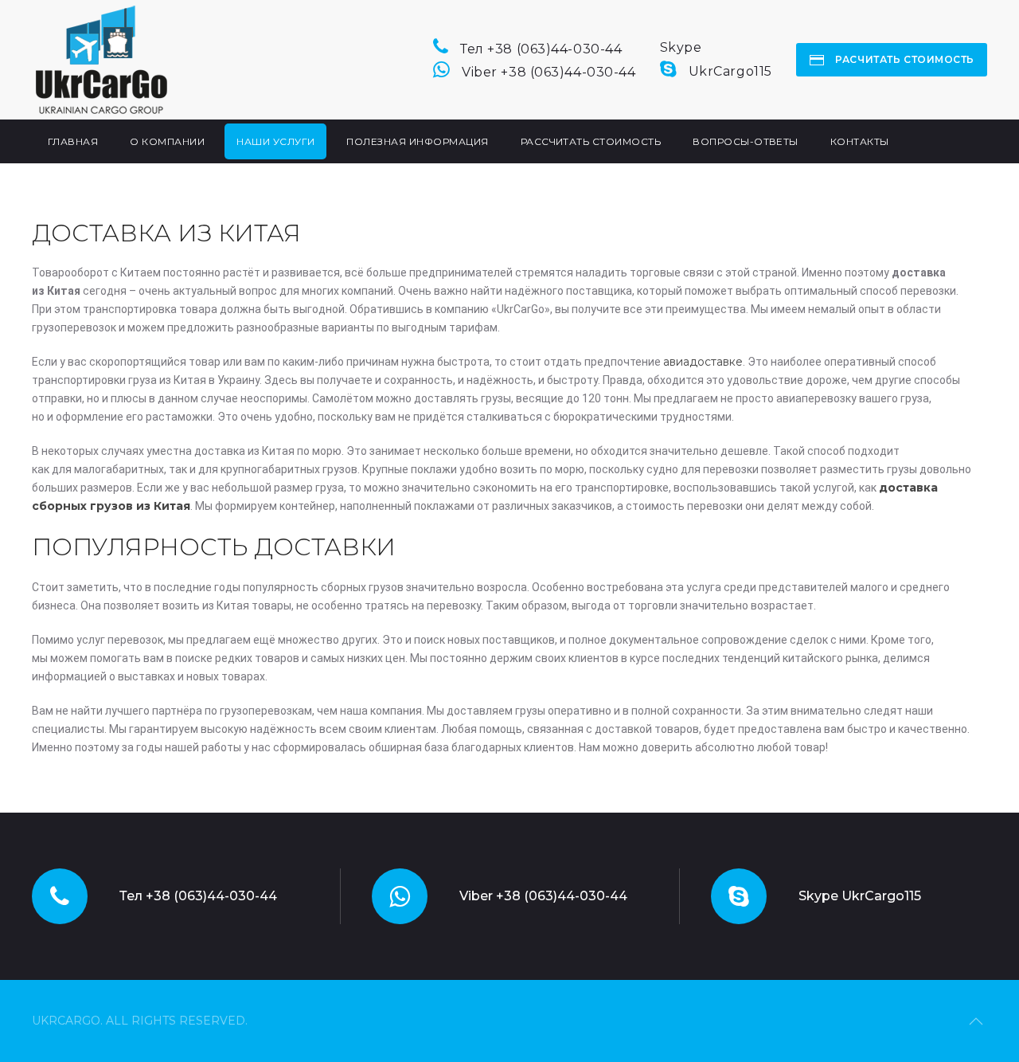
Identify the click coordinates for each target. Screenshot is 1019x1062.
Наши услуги (275, 141)
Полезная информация (417, 141)
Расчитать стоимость (903, 59)
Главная (73, 141)
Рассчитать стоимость (591, 141)
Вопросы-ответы (745, 141)
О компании (167, 141)
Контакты (859, 141)
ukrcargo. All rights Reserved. (140, 1020)
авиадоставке (703, 362)
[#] (976, 1021)
